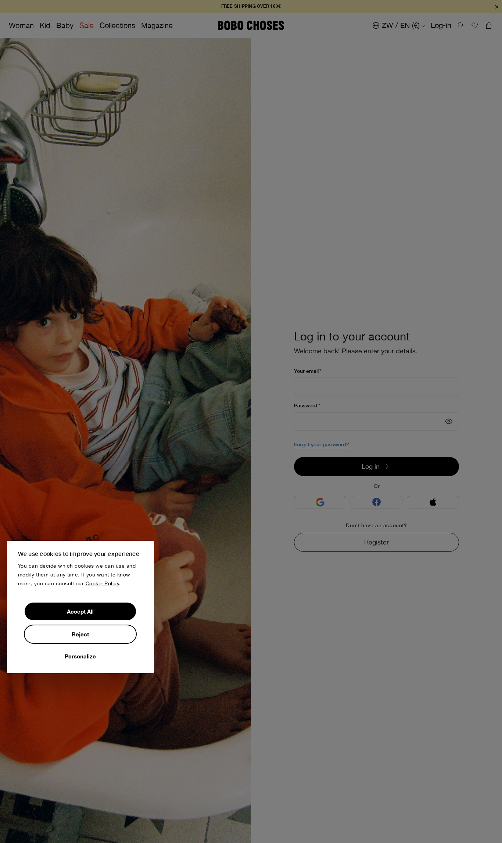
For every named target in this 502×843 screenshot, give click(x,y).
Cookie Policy (102, 583)
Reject (80, 634)
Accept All (80, 611)
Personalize (80, 656)
